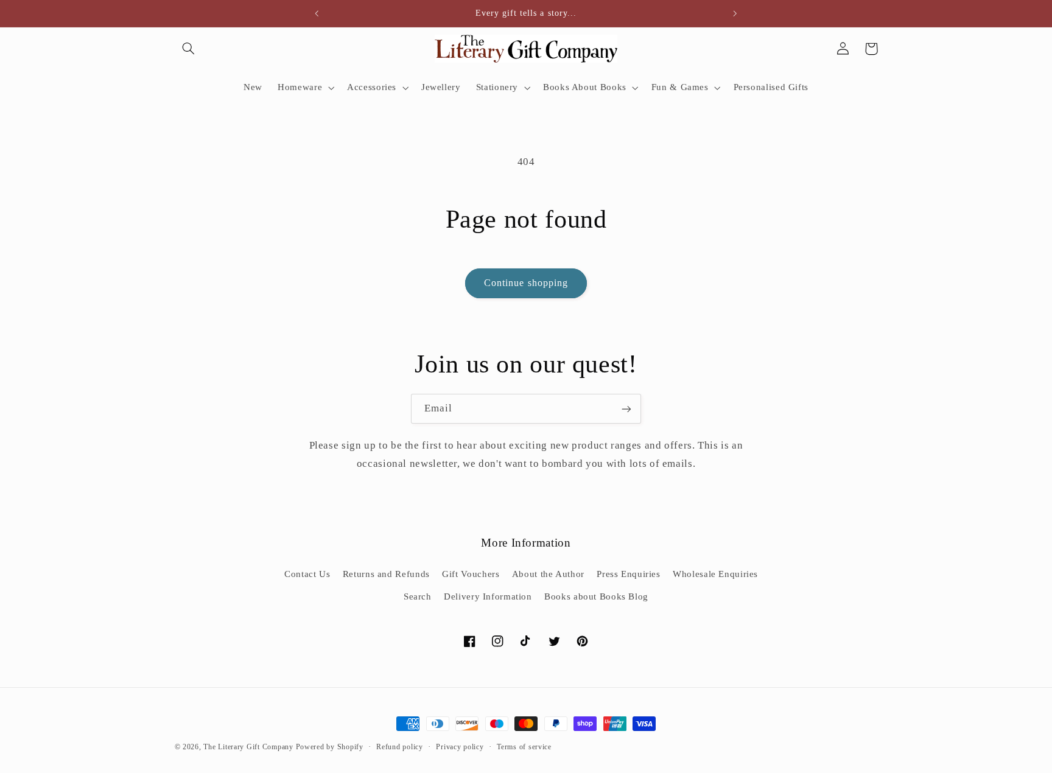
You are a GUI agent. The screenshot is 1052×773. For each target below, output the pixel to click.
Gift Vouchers (470, 574)
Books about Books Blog (596, 596)
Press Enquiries (628, 574)
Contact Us (307, 574)
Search (418, 596)
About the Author (548, 574)
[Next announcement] (734, 13)
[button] (189, 49)
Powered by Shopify (329, 746)
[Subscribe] (626, 409)
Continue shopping (526, 283)
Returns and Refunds (386, 574)
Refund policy (399, 746)
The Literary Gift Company (248, 746)
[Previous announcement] (317, 13)
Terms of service (524, 746)
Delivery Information (488, 596)
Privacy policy (459, 746)
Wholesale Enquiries (715, 574)
